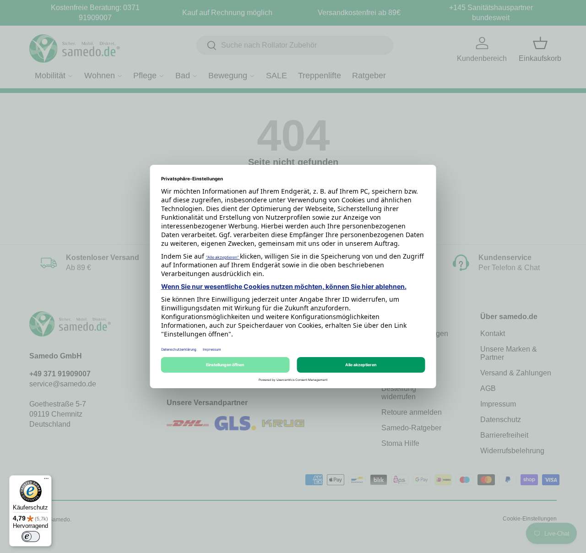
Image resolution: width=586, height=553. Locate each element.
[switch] (31, 536)
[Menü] (46, 480)
